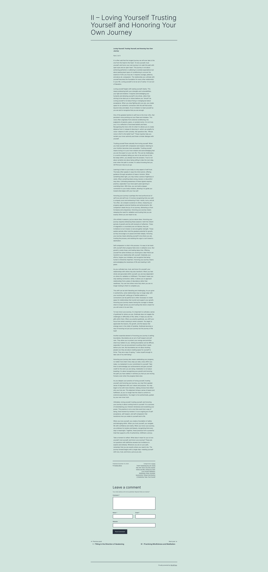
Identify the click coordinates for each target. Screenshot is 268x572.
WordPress (174, 565)
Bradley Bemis (118, 465)
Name (115, 512)
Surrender (152, 473)
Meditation (152, 471)
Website (115, 521)
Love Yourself (145, 471)
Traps (145, 477)
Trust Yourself (151, 477)
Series (153, 463)
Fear (140, 467)
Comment (116, 495)
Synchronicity (139, 475)
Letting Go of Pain (150, 469)
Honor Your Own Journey (148, 467)
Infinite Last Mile (140, 469)
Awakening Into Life (146, 465)
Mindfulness (142, 473)
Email (137, 512)
